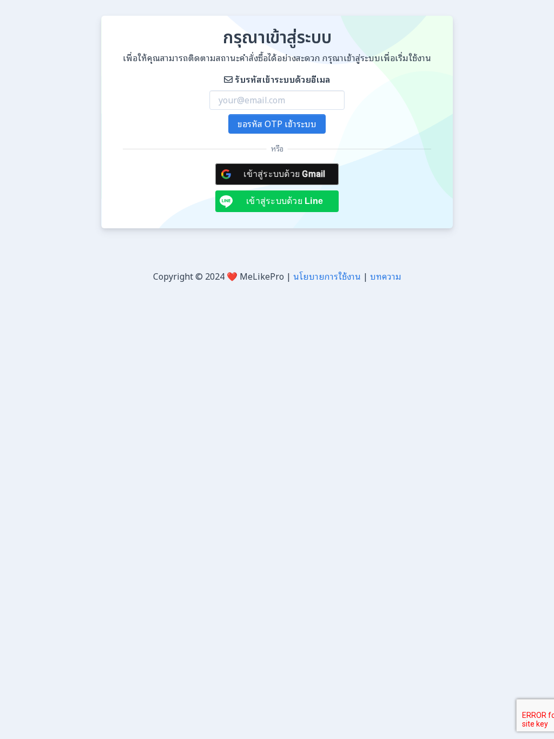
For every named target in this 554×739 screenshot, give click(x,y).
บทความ (385, 276)
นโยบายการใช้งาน (327, 276)
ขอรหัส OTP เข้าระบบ (277, 124)
